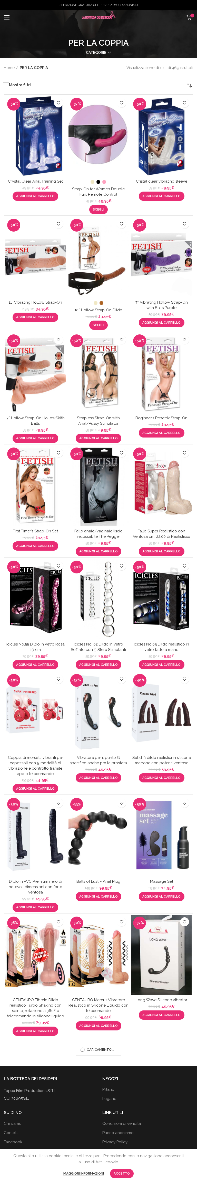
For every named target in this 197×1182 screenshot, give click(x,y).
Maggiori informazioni (83, 1173)
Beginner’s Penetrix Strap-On (161, 418)
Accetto (122, 1173)
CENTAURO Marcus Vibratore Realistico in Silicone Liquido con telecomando (98, 1005)
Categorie (96, 52)
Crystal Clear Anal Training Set (35, 181)
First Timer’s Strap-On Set (35, 531)
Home (9, 67)
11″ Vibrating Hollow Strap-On (35, 302)
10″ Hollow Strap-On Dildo (98, 310)
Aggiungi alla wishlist (58, 102)
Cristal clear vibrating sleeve (161, 181)
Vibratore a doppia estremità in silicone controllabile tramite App (35, 1129)
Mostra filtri (20, 85)
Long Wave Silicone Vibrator (161, 1000)
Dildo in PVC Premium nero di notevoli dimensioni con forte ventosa (35, 887)
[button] (35, 196)
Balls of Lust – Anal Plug (98, 881)
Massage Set (161, 881)
